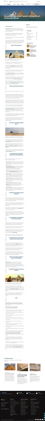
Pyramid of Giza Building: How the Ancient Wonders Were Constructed (10, 375)
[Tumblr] (8, 408)
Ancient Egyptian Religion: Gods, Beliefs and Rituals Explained (33, 55)
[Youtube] (4, 408)
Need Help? (38, 1)
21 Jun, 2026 (7, 373)
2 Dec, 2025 (32, 372)
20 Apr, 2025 (19, 373)
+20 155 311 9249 (37, 4)
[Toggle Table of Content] (13, 26)
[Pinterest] (6, 408)
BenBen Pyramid (20, 374)
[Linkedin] (5, 408)
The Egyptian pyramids (8, 28)
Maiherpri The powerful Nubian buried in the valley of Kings (33, 46)
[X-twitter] (2, 408)
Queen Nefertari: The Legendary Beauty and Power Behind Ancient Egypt (33, 51)
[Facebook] (1, 408)
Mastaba (31, 373)
